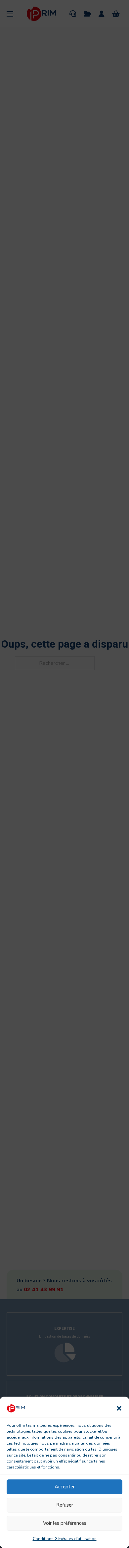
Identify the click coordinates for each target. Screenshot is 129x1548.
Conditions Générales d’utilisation (65, 1538)
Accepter (65, 1486)
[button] (119, 1408)
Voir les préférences (64, 1523)
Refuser (64, 1505)
